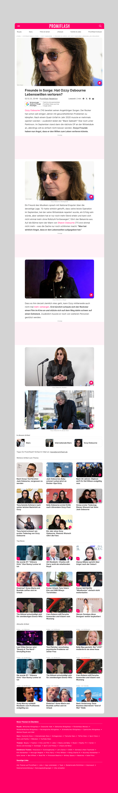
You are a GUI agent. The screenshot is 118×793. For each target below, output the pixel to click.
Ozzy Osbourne (32, 110)
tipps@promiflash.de (58, 452)
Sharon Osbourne (66, 223)
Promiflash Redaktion (49, 99)
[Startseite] (59, 26)
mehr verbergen (41, 307)
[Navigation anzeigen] (18, 26)
